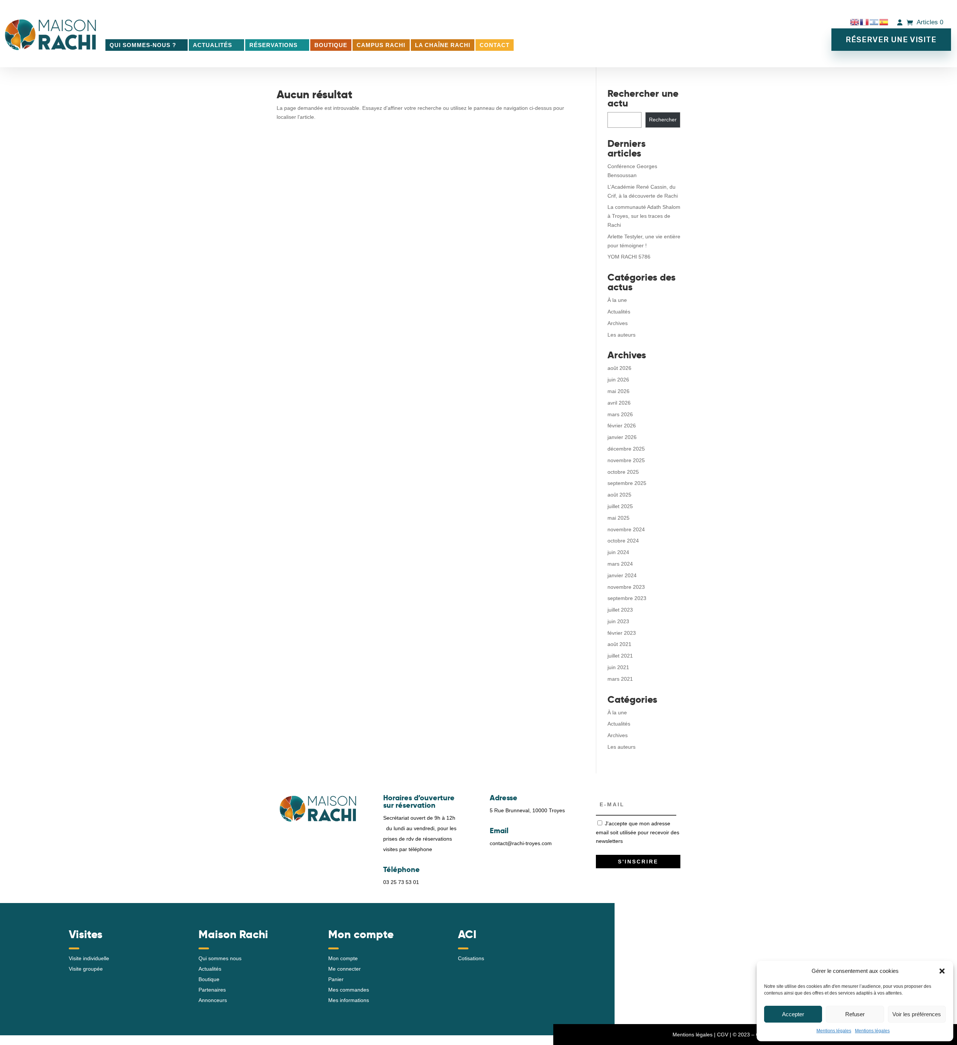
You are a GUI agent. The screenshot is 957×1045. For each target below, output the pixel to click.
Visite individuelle (89, 958)
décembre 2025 (626, 449)
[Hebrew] (874, 22)
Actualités (212, 45)
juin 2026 (618, 380)
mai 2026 (618, 391)
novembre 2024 (626, 529)
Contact (495, 45)
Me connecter (344, 969)
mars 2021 (620, 679)
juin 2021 (618, 667)
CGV (722, 1035)
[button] (942, 971)
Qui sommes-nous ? (143, 45)
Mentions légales (833, 1030)
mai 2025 (618, 518)
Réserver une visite (891, 39)
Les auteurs (621, 335)
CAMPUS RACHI (381, 45)
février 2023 (621, 633)
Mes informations (348, 1000)
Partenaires (212, 990)
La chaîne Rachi (442, 45)
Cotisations (471, 958)
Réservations (273, 45)
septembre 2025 (626, 483)
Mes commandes (348, 990)
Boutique (330, 45)
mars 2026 (620, 414)
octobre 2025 (623, 472)
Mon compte (343, 958)
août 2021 (619, 644)
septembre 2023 (626, 598)
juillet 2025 (620, 506)
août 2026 (619, 368)
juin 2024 (618, 552)
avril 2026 (619, 403)
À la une (617, 300)
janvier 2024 (622, 575)
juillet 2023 (620, 610)
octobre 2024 (623, 541)
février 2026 (621, 426)
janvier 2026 (622, 437)
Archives (617, 323)
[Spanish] (884, 22)
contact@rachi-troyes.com (521, 843)
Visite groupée (86, 969)
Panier (336, 979)
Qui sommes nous (220, 958)
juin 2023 (618, 621)
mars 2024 (620, 564)
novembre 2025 (626, 460)
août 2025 (619, 495)
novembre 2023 (626, 587)
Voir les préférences (916, 1014)
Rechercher (663, 120)
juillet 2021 (620, 656)
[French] (865, 22)
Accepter (793, 1014)
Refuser (855, 1014)
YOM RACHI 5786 (628, 257)
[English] (855, 22)
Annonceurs (213, 1000)
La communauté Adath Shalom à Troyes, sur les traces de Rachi (643, 216)
